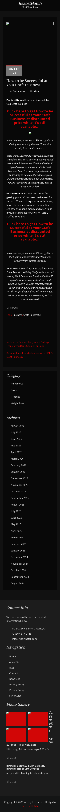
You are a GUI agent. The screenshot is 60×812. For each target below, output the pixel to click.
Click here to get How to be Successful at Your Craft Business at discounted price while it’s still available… (30, 118)
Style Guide (15, 695)
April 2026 (16, 452)
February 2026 (18, 465)
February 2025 (18, 544)
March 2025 (17, 537)
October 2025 (18, 491)
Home (12, 656)
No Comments (17, 91)
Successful (35, 315)
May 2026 (16, 445)
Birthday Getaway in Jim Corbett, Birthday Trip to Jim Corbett (25, 767)
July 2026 (16, 432)
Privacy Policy (16, 684)
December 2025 (19, 478)
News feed (14, 679)
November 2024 (19, 563)
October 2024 (18, 570)
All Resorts (17, 383)
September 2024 (20, 577)
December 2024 (19, 557)
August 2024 (17, 583)
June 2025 (16, 517)
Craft (26, 315)
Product (34, 91)
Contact (13, 673)
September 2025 (20, 498)
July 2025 (16, 511)
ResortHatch (30, 3)
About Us (14, 662)
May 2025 (16, 524)
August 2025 (17, 504)
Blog (12, 667)
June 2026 (16, 439)
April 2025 (16, 531)
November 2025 (19, 485)
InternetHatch (30, 806)
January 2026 (18, 471)
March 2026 (17, 458)
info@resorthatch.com (24, 639)
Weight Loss (17, 403)
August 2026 (17, 426)
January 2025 (18, 550)
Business (17, 315)
